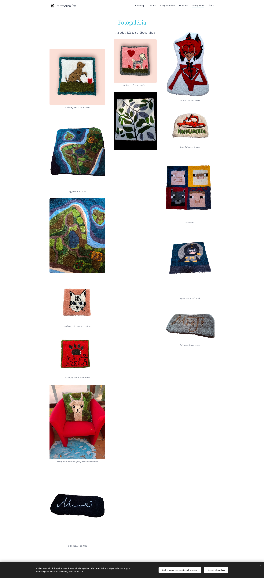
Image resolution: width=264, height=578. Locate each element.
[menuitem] (140, 5)
